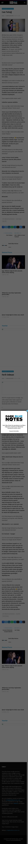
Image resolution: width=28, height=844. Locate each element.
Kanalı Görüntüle (14, 431)
